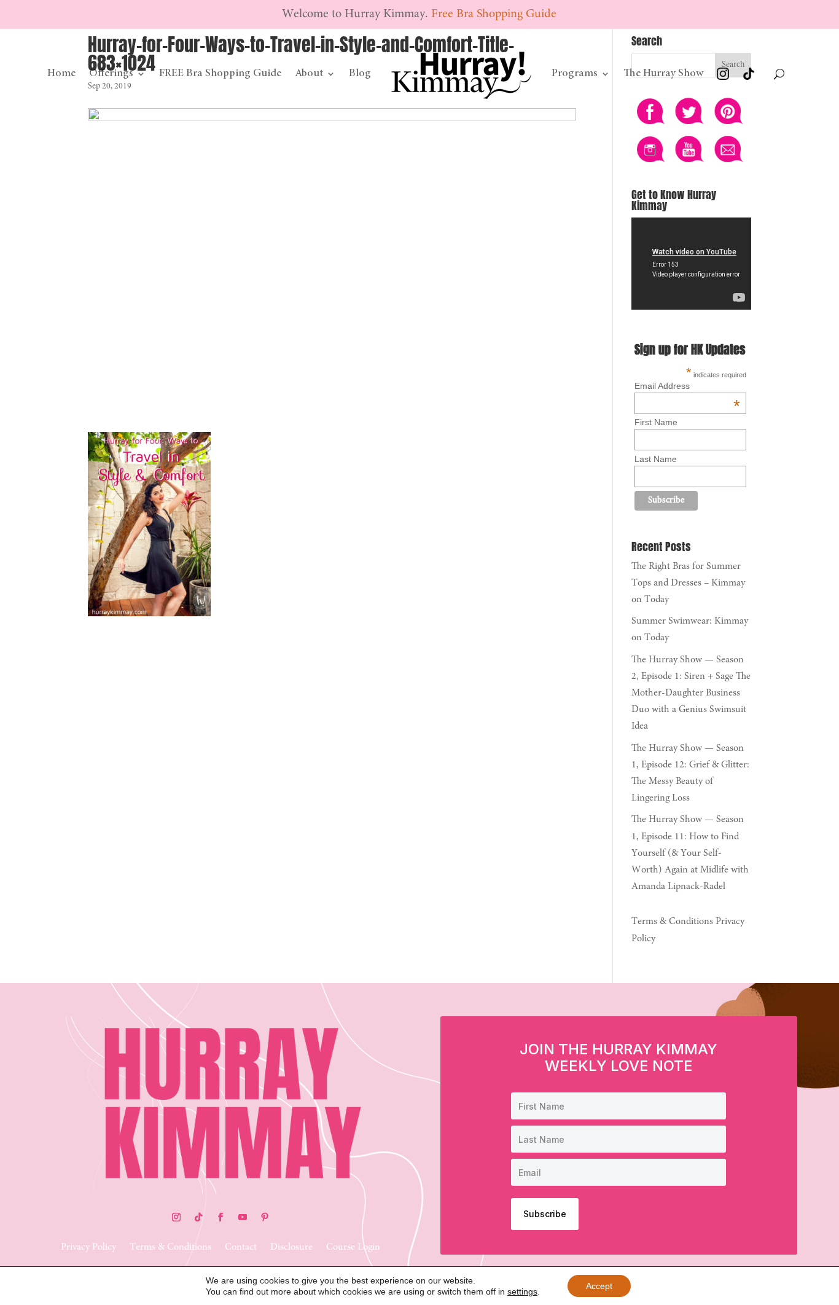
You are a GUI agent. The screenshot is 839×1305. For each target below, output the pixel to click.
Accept (599, 1286)
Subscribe (544, 1214)
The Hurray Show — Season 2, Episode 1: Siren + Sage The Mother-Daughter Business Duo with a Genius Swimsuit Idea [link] (691, 693)
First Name (655, 422)
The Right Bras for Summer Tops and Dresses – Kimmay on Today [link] (688, 583)
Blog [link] (360, 73)
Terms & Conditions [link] (672, 922)
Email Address (687, 386)
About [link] (309, 73)
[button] (176, 1217)
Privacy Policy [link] (88, 1247)
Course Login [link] (353, 1247)
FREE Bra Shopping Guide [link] (220, 73)
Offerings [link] (111, 73)
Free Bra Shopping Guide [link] (493, 14)
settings (522, 1291)
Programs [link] (575, 73)
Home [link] (61, 73)
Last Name (655, 459)
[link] (461, 73)
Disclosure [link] (291, 1247)
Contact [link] (241, 1247)
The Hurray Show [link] (663, 73)
